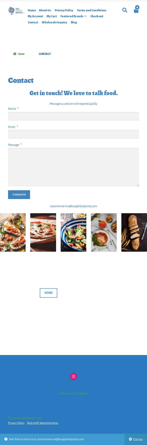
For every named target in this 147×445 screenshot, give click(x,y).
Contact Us (19, 194)
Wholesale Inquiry (54, 22)
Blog (74, 22)
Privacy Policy (64, 10)
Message (15, 144)
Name (13, 108)
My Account (35, 16)
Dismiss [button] (138, 439)
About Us (45, 10)
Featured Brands (71, 16)
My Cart (52, 16)
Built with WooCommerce (42, 423)
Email (13, 126)
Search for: (124, 10)
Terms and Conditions (91, 10)
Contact (33, 22)
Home (32, 10)
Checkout (96, 16)
